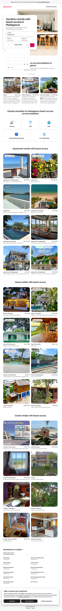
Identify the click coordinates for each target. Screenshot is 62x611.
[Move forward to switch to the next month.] (27, 44)
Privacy (28, 608)
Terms (33, 608)
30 (8, 67)
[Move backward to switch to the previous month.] (8, 44)
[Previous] (27, 74)
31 (11, 67)
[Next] (33, 74)
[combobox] (20, 35)
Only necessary (29, 601)
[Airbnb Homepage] (7, 6)
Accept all (12, 601)
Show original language (43, 2)
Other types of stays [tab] (8, 553)
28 (24, 64)
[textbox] (13, 40)
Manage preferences (46, 601)
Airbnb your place (51, 7)
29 (27, 64)
